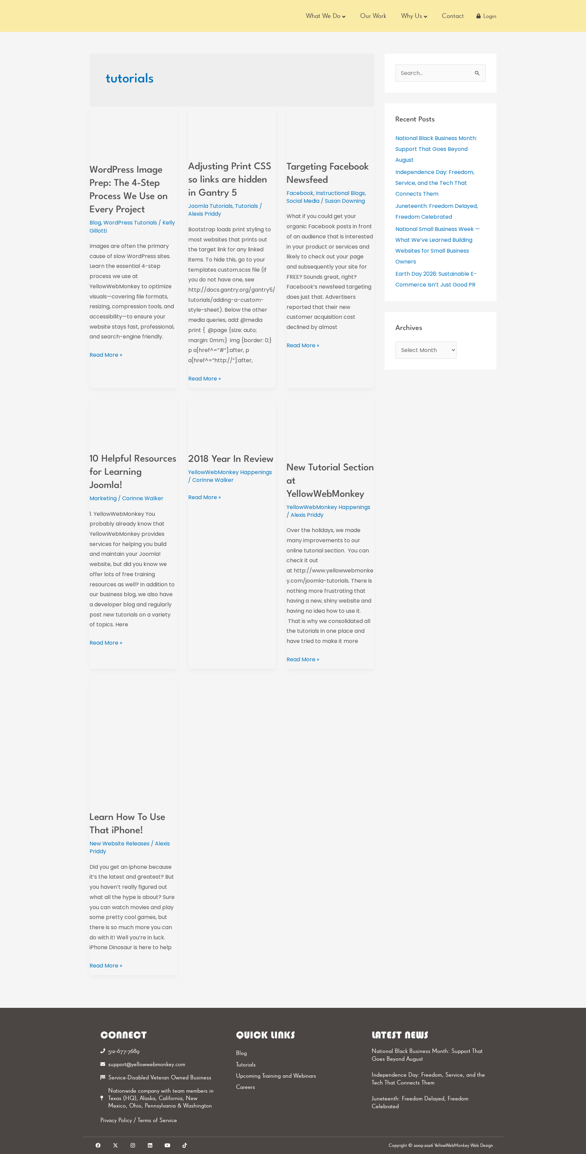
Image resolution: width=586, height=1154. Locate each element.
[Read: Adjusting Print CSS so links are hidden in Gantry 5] (232, 129)
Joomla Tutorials (210, 206)
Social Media (303, 201)
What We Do (323, 15)
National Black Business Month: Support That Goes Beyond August (436, 149)
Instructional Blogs (340, 193)
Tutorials (246, 206)
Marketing (103, 498)
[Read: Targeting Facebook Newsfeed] (330, 129)
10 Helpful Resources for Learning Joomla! (133, 472)
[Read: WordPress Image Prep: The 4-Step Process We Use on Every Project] (133, 131)
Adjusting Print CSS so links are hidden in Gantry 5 (229, 180)
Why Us (411, 15)
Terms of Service (157, 1119)
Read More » (106, 354)
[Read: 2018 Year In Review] (232, 422)
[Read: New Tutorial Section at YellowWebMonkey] (330, 426)
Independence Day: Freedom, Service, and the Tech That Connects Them (434, 183)
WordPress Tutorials (130, 223)
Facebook (300, 193)
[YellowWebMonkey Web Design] (130, 15)
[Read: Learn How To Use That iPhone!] (133, 741)
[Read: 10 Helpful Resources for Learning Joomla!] (133, 421)
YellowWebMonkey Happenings (230, 472)
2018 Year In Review (231, 459)
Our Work (373, 15)
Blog (95, 223)
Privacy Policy (116, 1119)
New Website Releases (120, 843)
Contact (453, 15)
